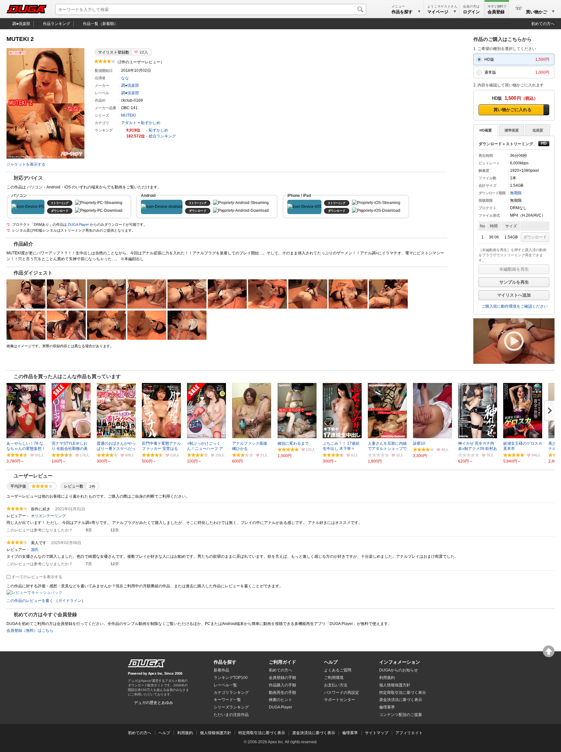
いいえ (106, 530)
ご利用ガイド (282, 662)
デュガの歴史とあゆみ (153, 702)
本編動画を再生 (514, 269)
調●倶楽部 (21, 23)
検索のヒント (280, 699)
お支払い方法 (335, 685)
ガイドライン (69, 600)
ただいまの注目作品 (231, 714)
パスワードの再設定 (341, 692)
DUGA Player (78, 224)
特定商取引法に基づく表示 (261, 733)
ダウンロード (535, 237)
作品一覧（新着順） (100, 23)
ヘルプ (331, 662)
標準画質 (512, 130)
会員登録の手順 (282, 677)
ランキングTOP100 (231, 677)
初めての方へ (543, 23)
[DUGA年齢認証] (146, 663)
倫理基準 (387, 707)
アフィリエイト (409, 733)
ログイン (471, 11)
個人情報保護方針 (394, 685)
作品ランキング (56, 23)
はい (81, 530)
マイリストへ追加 (514, 295)
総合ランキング (162, 136)
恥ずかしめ (150, 123)
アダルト (129, 123)
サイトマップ (376, 733)
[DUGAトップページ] (26, 9)
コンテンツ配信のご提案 (400, 714)
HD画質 (486, 130)
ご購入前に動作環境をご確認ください (514, 306)
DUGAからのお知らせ (398, 670)
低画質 (537, 130)
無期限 (516, 193)
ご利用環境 (333, 677)
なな (125, 78)
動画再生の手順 (282, 692)
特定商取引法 (402, 692)
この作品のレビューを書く (29, 600)
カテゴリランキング (231, 692)
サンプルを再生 (514, 282)
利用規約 (387, 677)
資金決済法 (400, 699)
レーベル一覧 (225, 685)
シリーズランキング (231, 707)
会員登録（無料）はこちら (29, 630)
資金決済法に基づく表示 (313, 733)
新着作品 (221, 670)
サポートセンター (339, 699)
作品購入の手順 (282, 685)
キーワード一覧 (227, 699)
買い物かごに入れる (512, 109)
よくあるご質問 (337, 670)
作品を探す (225, 662)
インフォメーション (399, 662)
